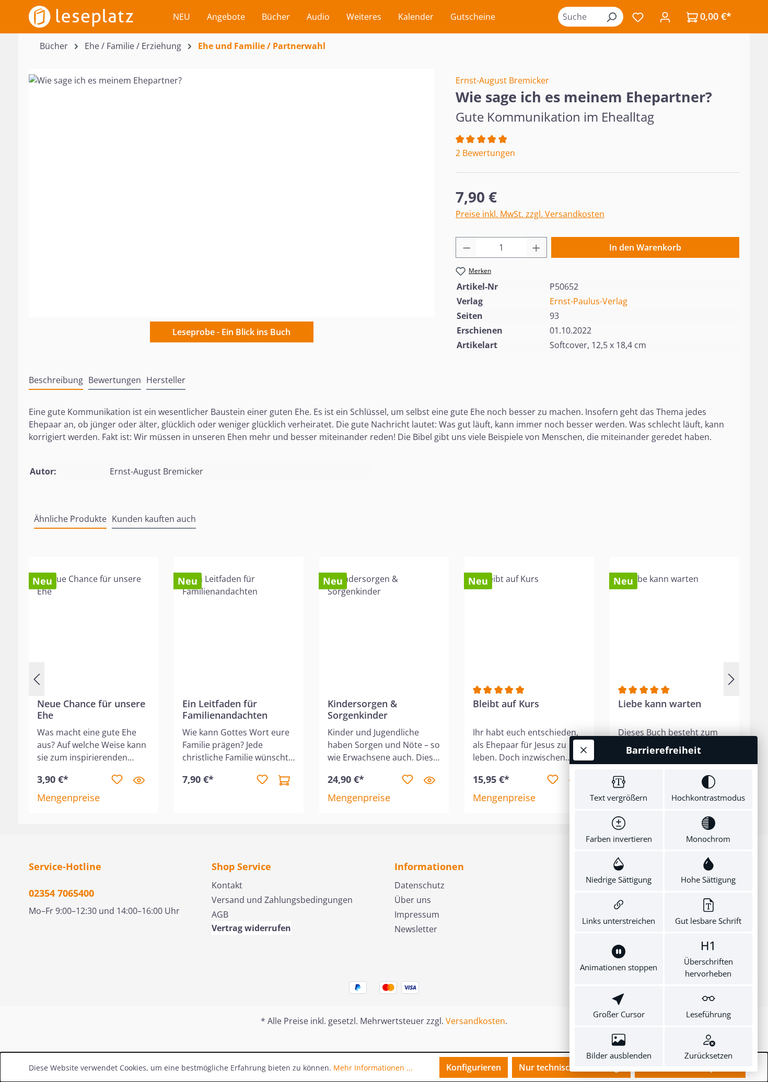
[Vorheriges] (36, 679)
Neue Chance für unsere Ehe (91, 709)
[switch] (619, 789)
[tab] (56, 380)
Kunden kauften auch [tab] (154, 519)
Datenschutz (419, 885)
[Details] (139, 780)
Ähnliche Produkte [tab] (70, 519)
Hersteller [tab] (165, 380)
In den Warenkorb (645, 247)
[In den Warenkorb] (284, 780)
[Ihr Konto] (665, 16)
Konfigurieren (473, 1067)
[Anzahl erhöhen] (537, 247)
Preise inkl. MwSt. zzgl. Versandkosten (530, 214)
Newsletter (415, 929)
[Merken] (117, 780)
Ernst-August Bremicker (502, 80)
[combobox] (579, 17)
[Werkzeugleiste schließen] (583, 750)
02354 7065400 (61, 893)
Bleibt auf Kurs (506, 704)
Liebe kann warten (659, 704)
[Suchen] (611, 17)
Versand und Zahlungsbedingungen (282, 900)
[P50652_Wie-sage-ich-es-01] (231, 186)
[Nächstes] (731, 679)
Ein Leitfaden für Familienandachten (224, 709)
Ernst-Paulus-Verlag (588, 301)
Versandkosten (475, 1021)
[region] (231, 186)
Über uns (412, 900)
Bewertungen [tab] (114, 380)
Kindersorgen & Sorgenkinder (362, 709)
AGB (220, 914)
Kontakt (227, 885)
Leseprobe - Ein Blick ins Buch (231, 332)
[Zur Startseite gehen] (81, 17)
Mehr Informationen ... (373, 1068)
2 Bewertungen (485, 153)
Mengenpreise (68, 797)
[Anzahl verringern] (467, 247)
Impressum (416, 914)
